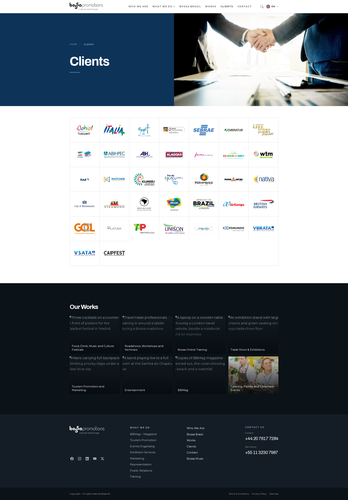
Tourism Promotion (143, 440)
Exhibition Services (142, 452)
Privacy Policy (259, 493)
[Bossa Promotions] (86, 7)
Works (210, 6)
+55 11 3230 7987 (261, 452)
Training (135, 476)
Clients (227, 6)
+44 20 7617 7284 (261, 438)
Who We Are (138, 6)
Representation (141, 464)
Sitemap (274, 493)
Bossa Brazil (190, 6)
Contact (244, 6)
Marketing (137, 458)
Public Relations (141, 470)
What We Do (162, 6)
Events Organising (142, 446)
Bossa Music (195, 458)
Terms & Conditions (239, 493)
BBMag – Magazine (143, 434)
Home (73, 44)
